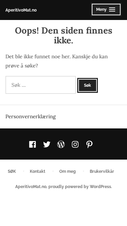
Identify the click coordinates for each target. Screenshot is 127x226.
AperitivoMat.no (21, 10)
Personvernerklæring (30, 116)
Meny (104, 11)
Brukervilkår (102, 171)
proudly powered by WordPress (79, 186)
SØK (12, 171)
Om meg (67, 171)
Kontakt (37, 171)
